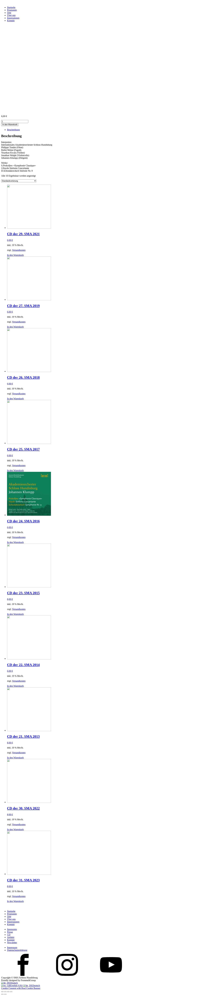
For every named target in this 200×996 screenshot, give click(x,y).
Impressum (12, 947)
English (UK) (16, 985)
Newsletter (12, 942)
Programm (12, 10)
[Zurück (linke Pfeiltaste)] (2, 994)
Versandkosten (18, 250)
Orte (9, 12)
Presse (10, 932)
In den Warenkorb (9, 124)
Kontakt (10, 20)
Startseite (11, 7)
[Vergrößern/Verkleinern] (2, 991)
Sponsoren (12, 929)
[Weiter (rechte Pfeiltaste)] (5, 994)
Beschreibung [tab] (13, 129)
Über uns (11, 15)
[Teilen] (8, 991)
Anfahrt (10, 937)
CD (8, 934)
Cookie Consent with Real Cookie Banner (20, 988)
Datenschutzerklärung (17, 950)
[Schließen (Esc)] (11, 991)
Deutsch (14, 983)
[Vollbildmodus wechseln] (5, 991)
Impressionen (13, 18)
